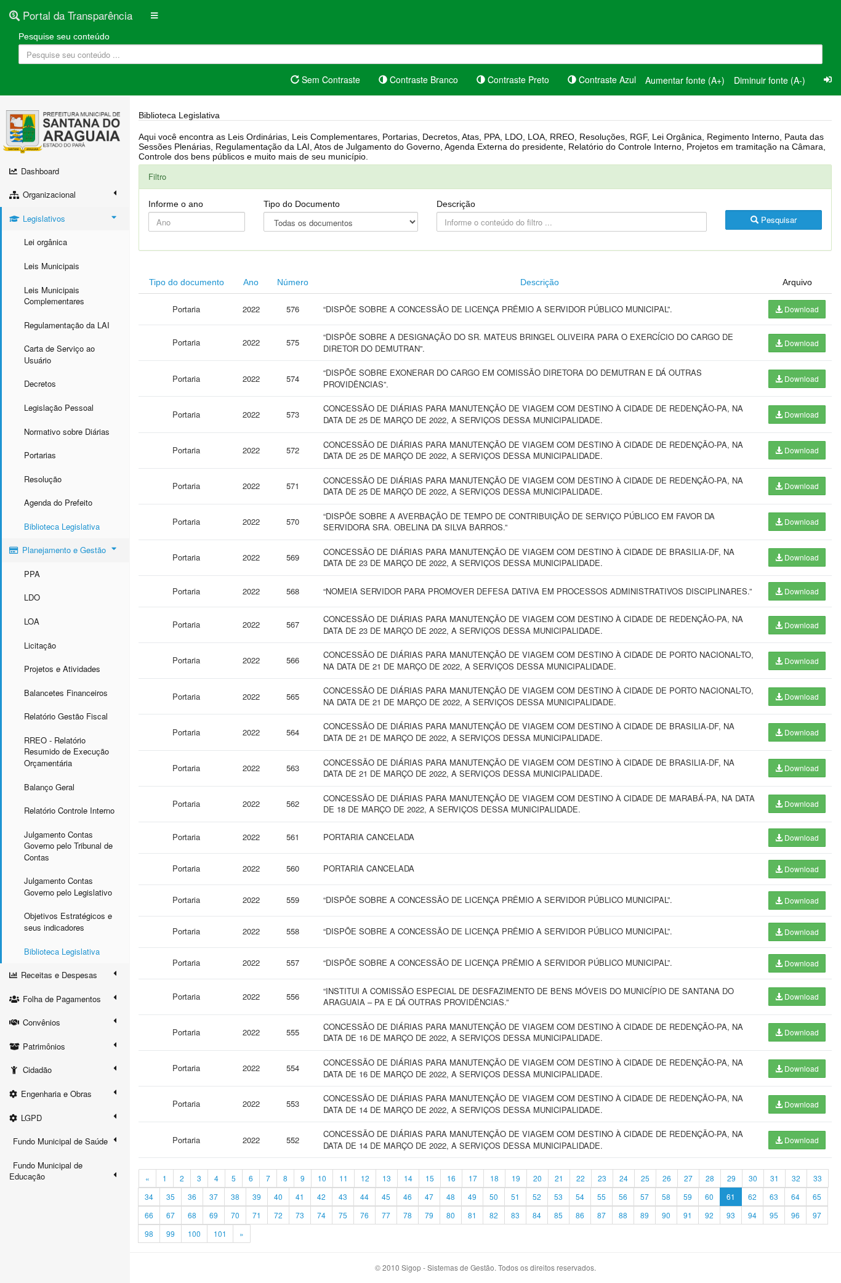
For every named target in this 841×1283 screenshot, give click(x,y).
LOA (31, 621)
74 (321, 1215)
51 (515, 1196)
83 (515, 1215)
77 (386, 1215)
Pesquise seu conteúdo (64, 36)
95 (774, 1215)
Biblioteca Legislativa (62, 526)
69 (213, 1215)
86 (580, 1215)
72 (278, 1215)
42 (321, 1196)
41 (300, 1196)
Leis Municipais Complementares (54, 295)
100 (194, 1233)
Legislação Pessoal (59, 407)
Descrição (456, 204)
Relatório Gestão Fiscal (66, 716)
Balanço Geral (49, 787)
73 (300, 1215)
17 (473, 1178)
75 (343, 1215)
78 (407, 1215)
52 (537, 1196)
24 (623, 1178)
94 (752, 1215)
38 (235, 1196)
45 (386, 1196)
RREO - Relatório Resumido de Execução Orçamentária (66, 751)
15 (429, 1178)
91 (687, 1215)
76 (364, 1215)
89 (644, 1215)
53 (558, 1196)
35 (170, 1196)
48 (450, 1196)
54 (580, 1196)
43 (343, 1196)
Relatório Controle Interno (69, 810)
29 (731, 1178)
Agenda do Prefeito (58, 502)
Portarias (40, 455)
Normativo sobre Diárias (67, 431)
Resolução (43, 479)
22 (580, 1178)
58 (666, 1196)
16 (451, 1178)
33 (817, 1178)
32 (796, 1178)
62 (752, 1196)
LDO (32, 597)
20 (537, 1178)
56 (623, 1196)
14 (408, 1178)
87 (601, 1215)
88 (623, 1215)
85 (558, 1215)
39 (256, 1196)
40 (278, 1196)
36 (192, 1196)
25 (645, 1178)
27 (688, 1178)
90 (666, 1215)
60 (709, 1196)
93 (730, 1215)
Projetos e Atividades (62, 668)
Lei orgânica (45, 242)
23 (602, 1178)
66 (149, 1215)
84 (537, 1215)
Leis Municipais (51, 266)
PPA (32, 574)
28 (710, 1178)
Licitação (40, 645)
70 (235, 1215)
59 (687, 1196)
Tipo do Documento (302, 204)
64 (795, 1196)
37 (213, 1196)
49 (472, 1196)
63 (774, 1196)
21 (559, 1178)
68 (192, 1215)
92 (709, 1215)
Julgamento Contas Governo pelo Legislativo (68, 886)
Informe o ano (175, 204)
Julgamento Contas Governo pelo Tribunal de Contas (68, 845)
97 (817, 1215)
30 (753, 1178)
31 (774, 1178)
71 (256, 1215)
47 (429, 1196)
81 (472, 1215)
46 (407, 1196)
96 (795, 1215)
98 (149, 1233)
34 (149, 1196)
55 (601, 1196)
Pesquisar (778, 219)
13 (386, 1178)
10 (322, 1178)
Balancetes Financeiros (66, 692)
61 (730, 1196)
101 (220, 1233)
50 (493, 1196)
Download (801, 309)
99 (170, 1233)
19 (516, 1178)
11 (343, 1178)
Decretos (40, 383)
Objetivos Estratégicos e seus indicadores (68, 921)
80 (450, 1215)
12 (365, 1178)
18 (494, 1178)
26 (666, 1178)
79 (429, 1215)
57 (644, 1196)
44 (364, 1196)
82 (493, 1215)
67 (170, 1215)
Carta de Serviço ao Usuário (59, 354)
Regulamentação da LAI (67, 325)
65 (817, 1196)
